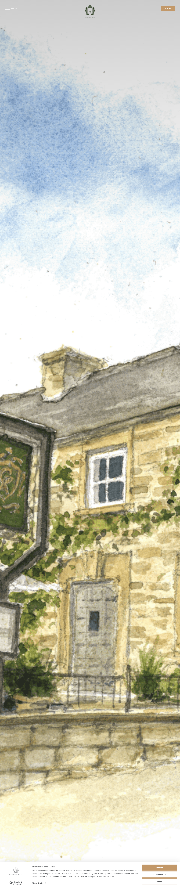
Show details (37, 883)
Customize (158, 874)
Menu (14, 9)
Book (168, 8)
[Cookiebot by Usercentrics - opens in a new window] (16, 883)
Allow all (159, 868)
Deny (159, 881)
